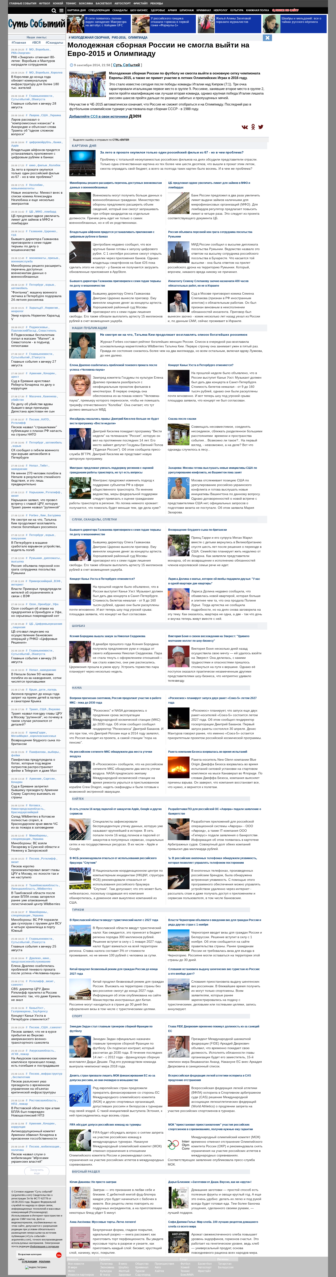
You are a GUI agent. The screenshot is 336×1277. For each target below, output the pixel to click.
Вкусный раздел (86, 1171)
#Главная (19, 42)
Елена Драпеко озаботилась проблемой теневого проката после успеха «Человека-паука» (35, 969)
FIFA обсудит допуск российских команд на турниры (105, 1124)
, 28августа (37, 99)
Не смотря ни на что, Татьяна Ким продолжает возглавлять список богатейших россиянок (34, 523)
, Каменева (49, 396)
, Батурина (53, 515)
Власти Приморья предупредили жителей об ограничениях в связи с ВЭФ (36, 592)
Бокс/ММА (187, 1274)
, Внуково (53, 709)
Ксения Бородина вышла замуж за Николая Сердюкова (107, 636)
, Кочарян (48, 373)
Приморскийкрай (40, 581)
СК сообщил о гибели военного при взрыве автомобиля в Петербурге (35, 453)
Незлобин (36, 185)
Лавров (34, 115)
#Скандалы (54, 42)
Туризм (78, 909)
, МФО (38, 211)
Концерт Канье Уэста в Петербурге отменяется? (30, 1017)
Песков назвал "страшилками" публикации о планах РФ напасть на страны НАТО (36, 430)
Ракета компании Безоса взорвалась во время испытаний (207, 751)
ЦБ (31, 211)
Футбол (44, 3)
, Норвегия (51, 307)
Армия (172, 10)
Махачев (35, 396)
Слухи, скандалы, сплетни (94, 519)
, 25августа (37, 942)
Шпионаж (187, 10)
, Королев (56, 72)
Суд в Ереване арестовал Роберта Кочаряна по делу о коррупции (33, 384)
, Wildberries (44, 888)
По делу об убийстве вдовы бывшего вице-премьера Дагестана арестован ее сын (33, 407)
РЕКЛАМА (44, 1261)
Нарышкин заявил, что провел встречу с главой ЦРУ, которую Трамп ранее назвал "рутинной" (35, 503)
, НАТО (44, 419)
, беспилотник (20, 1077)
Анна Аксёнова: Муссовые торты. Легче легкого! (103, 1221)
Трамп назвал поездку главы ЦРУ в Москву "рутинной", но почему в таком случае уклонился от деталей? (36, 719)
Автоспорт (123, 3)
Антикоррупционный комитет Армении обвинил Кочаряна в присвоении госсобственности (34, 1134)
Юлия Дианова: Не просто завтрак (93, 1181)
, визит (49, 981)
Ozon (32, 604)
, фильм (41, 165)
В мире (72, 1267)
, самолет (55, 1027)
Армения (35, 373)
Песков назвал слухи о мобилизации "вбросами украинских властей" (29, 1157)
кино (32, 165)
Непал (33, 465)
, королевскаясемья (42, 736)
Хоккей (58, 3)
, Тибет (43, 465)
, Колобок (54, 165)
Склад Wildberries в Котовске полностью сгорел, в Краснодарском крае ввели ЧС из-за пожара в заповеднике (34, 822)
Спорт (77, 1016)
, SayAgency (39, 1011)
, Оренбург (44, 604)
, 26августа (37, 654)
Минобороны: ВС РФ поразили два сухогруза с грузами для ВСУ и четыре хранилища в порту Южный (36, 925)
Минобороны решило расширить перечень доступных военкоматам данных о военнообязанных (36, 271)
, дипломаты (51, 558)
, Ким (42, 515)
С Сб (126, 65)
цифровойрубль (40, 142)
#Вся (36, 42)
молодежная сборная (90, 37)
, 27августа (37, 357)
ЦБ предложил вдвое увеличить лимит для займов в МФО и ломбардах (35, 219)
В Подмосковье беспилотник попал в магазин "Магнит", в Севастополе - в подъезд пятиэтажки (33, 340)
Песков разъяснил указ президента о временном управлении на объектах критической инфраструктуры (33, 1086)
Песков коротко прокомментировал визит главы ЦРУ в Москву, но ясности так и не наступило (35, 871)
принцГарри (37, 732)
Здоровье (158, 10)
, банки (56, 142)
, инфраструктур (51, 1073)
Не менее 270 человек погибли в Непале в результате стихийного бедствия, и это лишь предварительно (36, 478)
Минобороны (38, 835)
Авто (158, 1267)
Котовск (34, 805)
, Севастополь (46, 330)
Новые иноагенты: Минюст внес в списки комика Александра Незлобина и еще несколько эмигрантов (36, 198)
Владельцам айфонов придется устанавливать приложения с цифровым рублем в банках (35, 153)
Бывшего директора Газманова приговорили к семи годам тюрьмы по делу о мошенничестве (35, 244)
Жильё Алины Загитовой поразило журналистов (233, 20)
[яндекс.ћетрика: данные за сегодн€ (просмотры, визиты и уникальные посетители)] (36, 1267)
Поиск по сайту (287, 10)
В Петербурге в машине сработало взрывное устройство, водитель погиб (36, 546)
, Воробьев (41, 49)
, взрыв (49, 284)
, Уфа (55, 604)
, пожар (24, 1054)
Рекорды (156, 3)
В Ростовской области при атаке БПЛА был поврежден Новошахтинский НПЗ (35, 1111)
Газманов (35, 231)
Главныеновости (40, 96)
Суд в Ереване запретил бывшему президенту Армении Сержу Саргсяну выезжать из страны (34, 791)
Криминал (204, 10)
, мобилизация (49, 1146)
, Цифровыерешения (48, 624)
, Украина (55, 115)
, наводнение (47, 670)
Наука (77, 687)
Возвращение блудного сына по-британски (197, 529)
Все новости (76, 1263)
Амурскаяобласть (41, 1050)
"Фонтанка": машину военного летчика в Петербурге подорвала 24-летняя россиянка (36, 295)
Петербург (36, 284)
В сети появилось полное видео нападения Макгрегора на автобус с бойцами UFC (106, 22)
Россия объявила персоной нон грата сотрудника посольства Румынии (35, 569)
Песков (34, 419)
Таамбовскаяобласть (43, 885)
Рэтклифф (36, 981)
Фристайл (140, 3)
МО (31, 49)
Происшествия (164, 1263)
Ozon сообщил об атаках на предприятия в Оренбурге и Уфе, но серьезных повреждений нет (36, 612)
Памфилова (37, 752)
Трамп (33, 709)
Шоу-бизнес (139, 10)
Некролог (221, 10)
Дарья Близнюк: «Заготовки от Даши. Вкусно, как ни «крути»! (209, 1181)
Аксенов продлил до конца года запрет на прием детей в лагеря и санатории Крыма (35, 697)
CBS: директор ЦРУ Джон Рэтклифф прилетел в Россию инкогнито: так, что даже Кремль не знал (35, 994)
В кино (123, 1263)
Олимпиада (137, 37)
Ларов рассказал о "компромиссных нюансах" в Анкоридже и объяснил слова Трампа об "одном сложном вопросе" (33, 127)
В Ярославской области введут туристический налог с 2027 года (114, 919)
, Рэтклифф (52, 492)
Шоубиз (78, 626)
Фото (71, 1271)
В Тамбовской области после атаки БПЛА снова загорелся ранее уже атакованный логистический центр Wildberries (35, 898)
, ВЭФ (56, 581)
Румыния (35, 558)
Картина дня (76, 10)
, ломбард (49, 211)
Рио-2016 (118, 37)
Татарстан (225, 1263)
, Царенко (49, 231)
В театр (105, 1274)
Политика (106, 1263)
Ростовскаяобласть (42, 1100)
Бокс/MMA (86, 3)
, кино (45, 958)
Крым (33, 689)
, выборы (52, 752)
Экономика (107, 1267)
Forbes (33, 515)
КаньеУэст (36, 1008)
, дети (41, 689)
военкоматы (37, 258)
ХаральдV (36, 307)
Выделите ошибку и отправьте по (101, 139)
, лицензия (18, 627)
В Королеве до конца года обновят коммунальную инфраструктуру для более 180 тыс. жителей (35, 82)
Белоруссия (226, 1267)
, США (44, 115)
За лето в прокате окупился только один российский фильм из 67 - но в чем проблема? (35, 173)
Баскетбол (104, 3)
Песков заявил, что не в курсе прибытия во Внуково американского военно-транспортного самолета (33, 1037)
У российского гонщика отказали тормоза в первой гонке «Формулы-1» (170, 22)
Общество (142, 1263)
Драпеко (35, 958)
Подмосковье (38, 327)
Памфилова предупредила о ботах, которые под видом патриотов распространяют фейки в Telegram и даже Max (34, 765)
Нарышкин (36, 492)
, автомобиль (53, 442)
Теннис (71, 3)
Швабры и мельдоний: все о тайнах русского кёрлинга (301, 20)
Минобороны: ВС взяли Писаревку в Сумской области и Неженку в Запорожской (35, 846)
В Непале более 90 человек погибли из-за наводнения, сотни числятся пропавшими (36, 677)
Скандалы (120, 10)
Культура (236, 10)
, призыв (52, 258)
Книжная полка (257, 10)
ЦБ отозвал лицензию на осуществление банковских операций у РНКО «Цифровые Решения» (34, 637)
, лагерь (51, 689)
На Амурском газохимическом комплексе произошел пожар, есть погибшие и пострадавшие (35, 1061)
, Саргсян (48, 778)
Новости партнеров (81, 1274)
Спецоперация (99, 10)
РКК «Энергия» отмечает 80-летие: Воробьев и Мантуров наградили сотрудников (33, 60)
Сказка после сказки (182, 418)
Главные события (22, 3)
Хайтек (78, 798)
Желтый (124, 1271)
